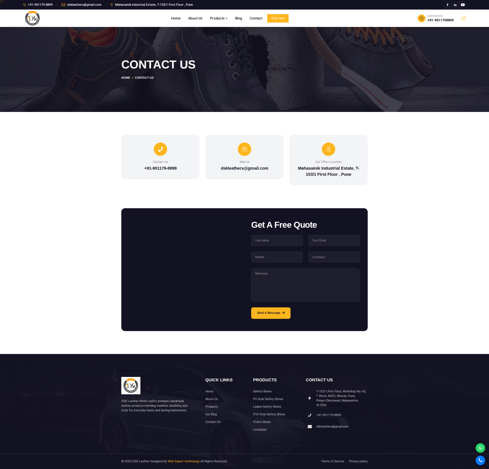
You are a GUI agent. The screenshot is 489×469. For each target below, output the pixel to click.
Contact (256, 18)
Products (217, 18)
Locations (259, 429)
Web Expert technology (184, 461)
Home (176, 18)
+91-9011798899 (440, 20)
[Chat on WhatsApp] (480, 448)
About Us (195, 18)
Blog (238, 18)
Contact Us (213, 422)
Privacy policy (358, 461)
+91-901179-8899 (40, 4)
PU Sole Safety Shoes (268, 399)
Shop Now (278, 18)
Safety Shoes (262, 391)
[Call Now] (480, 460)
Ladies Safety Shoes (267, 406)
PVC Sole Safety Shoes (269, 414)
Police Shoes (262, 422)
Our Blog (211, 414)
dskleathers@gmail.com (84, 4)
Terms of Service (332, 461)
